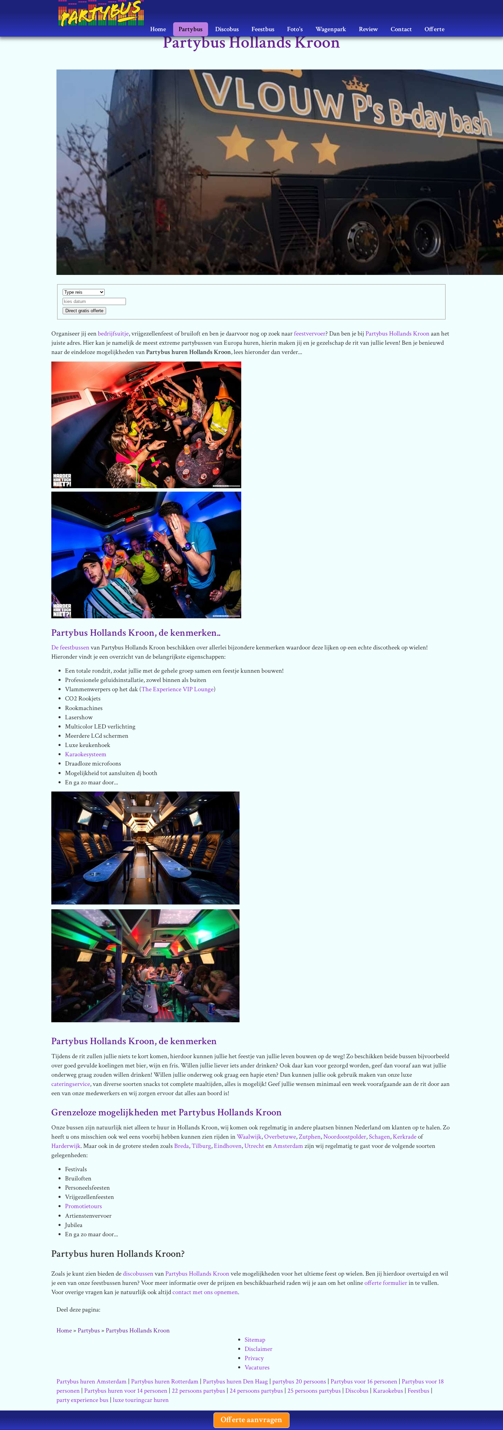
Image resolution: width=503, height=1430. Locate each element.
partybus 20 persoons (299, 1381)
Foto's (295, 29)
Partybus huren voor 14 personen (125, 1391)
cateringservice (70, 1084)
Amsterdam (288, 1146)
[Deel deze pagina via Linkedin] (166, 1310)
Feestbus (263, 29)
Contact (401, 29)
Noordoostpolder (344, 1136)
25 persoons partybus (314, 1391)
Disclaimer (258, 1349)
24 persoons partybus (256, 1391)
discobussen (138, 1273)
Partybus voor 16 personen (364, 1381)
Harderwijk (65, 1146)
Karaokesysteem (85, 754)
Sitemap (255, 1340)
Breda (181, 1146)
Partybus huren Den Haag (235, 1381)
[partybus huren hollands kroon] (146, 424)
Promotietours (83, 1206)
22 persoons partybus (198, 1391)
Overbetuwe (280, 1136)
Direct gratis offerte (84, 310)
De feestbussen (70, 647)
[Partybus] (104, 8)
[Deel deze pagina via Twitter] (129, 1310)
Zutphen (310, 1136)
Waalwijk (249, 1136)
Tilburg (201, 1146)
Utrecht (254, 1146)
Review (368, 29)
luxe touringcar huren (141, 1400)
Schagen (379, 1136)
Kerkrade (404, 1136)
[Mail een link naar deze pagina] (110, 1310)
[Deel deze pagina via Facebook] (147, 1310)
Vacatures (257, 1367)
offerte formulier (385, 1283)
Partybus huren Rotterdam (164, 1381)
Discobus (227, 29)
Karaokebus (388, 1391)
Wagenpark (330, 29)
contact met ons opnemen (205, 1292)
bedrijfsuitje (113, 333)
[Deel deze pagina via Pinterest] (185, 1310)
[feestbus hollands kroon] (146, 554)
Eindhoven (228, 1146)
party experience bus (82, 1400)
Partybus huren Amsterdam (91, 1381)
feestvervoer (309, 333)
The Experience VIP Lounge (177, 689)
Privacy (254, 1358)
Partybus (191, 29)
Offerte (434, 29)
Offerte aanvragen (251, 1419)
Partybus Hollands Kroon (397, 333)
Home (158, 29)
